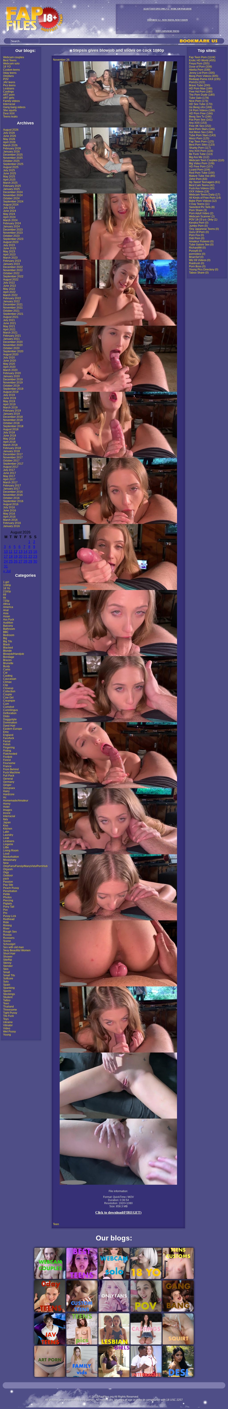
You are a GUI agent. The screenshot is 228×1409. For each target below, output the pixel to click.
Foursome (9, 763)
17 (6, 556)
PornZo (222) (197, 82)
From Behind (11, 769)
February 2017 (12, 485)
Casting (7, 675)
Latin (6, 831)
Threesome (10, 1009)
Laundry (8, 834)
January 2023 (11, 264)
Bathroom (9, 628)
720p (6, 600)
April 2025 (9, 179)
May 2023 (9, 251)
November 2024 (13, 195)
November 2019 (13, 382)
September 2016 (13, 501)
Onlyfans (8, 76)
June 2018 (9, 435)
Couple (7, 694)
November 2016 (13, 494)
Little (6, 847)
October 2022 (11, 273)
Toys (6, 1019)
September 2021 (13, 313)
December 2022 (13, 267)
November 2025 (13, 157)
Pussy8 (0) (195, 250)
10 (6, 552)
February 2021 (12, 335)
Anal (6, 610)
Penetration (10, 891)
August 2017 (10, 466)
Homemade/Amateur (15, 800)
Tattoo (6, 1000)
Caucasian (9, 678)
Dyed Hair (9, 725)
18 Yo (6, 588)
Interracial (9, 104)
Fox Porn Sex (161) (200, 119)
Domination (10, 722)
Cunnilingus (10, 710)
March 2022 (10, 295)
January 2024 (11, 226)
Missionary (9, 859)
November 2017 (13, 457)
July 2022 (9, 282)
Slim (5, 969)
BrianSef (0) (196, 257)
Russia (7, 934)
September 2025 (13, 164)
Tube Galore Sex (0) (201, 244)
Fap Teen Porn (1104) (202, 57)
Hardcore (8, 794)
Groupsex (9, 788)
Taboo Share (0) (199, 272)
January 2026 (11, 151)
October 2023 (11, 235)
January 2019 (11, 413)
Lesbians (8, 88)
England (8, 735)
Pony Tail (8, 906)
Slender (8, 966)
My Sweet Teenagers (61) (204, 182)
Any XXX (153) (198, 122)
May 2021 (9, 326)
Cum (6, 703)
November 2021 (13, 307)
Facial (6, 741)
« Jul (7, 571)
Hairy (6, 791)
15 (30, 552)
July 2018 (9, 432)
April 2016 (9, 516)
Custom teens (11, 69)
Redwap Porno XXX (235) (204, 79)
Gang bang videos (14, 107)
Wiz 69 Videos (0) (199, 260)
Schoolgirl (9, 944)
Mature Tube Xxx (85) (202, 175)
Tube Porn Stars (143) (202, 135)
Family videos (11, 101)
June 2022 (9, 285)
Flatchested (10, 753)
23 (35, 556)
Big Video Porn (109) (201, 163)
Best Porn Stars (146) (202, 129)
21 (25, 556)
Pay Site (8, 884)
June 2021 (9, 323)
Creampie (9, 700)
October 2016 (11, 498)
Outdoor (8, 875)
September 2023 (13, 239)
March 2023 (10, 257)
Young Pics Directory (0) (203, 269)
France (7, 766)
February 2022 (12, 298)
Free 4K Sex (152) (200, 126)
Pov (5, 909)
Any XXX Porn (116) (201, 150)
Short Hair (9, 953)
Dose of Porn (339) (200, 66)
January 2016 (11, 526)
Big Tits (7, 641)
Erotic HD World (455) (202, 60)
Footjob (7, 756)
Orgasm (8, 869)
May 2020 (9, 363)
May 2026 (9, 139)
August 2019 (10, 391)
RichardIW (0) (197, 247)
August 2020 (10, 354)
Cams (6, 669)
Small (6, 972)
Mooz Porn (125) (199, 138)
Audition (8, 622)
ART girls (8, 97)
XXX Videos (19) (199, 191)
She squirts (10, 110)
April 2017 (9, 479)
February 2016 (12, 523)
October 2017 (11, 460)
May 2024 (9, 214)
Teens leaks (10, 116)
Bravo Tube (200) (199, 85)
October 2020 (11, 348)
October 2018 (11, 423)
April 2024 (9, 217)
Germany (8, 781)
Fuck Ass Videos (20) (201, 188)
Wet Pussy (9, 1031)
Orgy (6, 872)
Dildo (6, 716)
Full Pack (8, 775)
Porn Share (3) (198, 210)
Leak (6, 838)
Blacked (8, 647)
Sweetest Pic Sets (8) (202, 207)
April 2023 (9, 254)
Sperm (7, 991)
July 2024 (9, 207)
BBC (6, 632)
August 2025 (10, 167)
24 (6, 561)
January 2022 (11, 301)
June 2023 (9, 248)
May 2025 (9, 176)
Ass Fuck (8, 619)
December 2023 (13, 229)
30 (35, 561)
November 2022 (13, 270)
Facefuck (8, 738)
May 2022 (9, 288)
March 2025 (10, 182)
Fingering (9, 747)
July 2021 (9, 320)
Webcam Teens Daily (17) (204, 194)
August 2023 (10, 242)
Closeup (8, 688)
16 (35, 552)
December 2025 (13, 154)
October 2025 (11, 161)
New (6, 863)
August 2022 (10, 279)
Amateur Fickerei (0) (201, 241)
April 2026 (9, 142)
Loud (6, 853)
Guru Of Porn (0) (199, 232)
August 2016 (10, 504)
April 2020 (9, 367)
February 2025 (12, 185)
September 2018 (13, 426)
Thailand (8, 1006)
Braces (7, 660)
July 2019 (9, 395)
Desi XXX (9, 113)
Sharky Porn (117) (200, 147)
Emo (6, 731)
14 (25, 552)
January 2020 (11, 376)
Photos (7, 897)
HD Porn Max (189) (200, 88)
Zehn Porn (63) (198, 179)
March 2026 (10, 145)
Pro (5, 913)
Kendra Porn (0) (198, 222)
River (6, 928)
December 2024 (13, 192)
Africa (6, 604)
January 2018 (11, 451)
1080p (7, 585)
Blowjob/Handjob (13, 653)
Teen (6, 1003)
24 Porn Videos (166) (202, 110)
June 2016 (9, 510)
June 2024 (9, 210)
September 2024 (13, 201)
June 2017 (9, 473)
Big (5, 638)
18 (11, 556)
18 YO (7, 66)
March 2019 (10, 407)
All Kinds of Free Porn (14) (205, 197)
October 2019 (11, 385)
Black (6, 644)
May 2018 (9, 438)
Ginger (7, 785)
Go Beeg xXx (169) (200, 107)
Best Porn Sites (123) (202, 144)
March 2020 (10, 370)
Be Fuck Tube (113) (201, 154)
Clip (5, 685)
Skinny (7, 962)
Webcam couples (13, 57)
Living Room (10, 850)
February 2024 (12, 223)
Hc (4, 797)
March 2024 (10, 220)
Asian (6, 616)
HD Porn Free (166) (201, 113)
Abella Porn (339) (199, 69)
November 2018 (13, 420)
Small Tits (9, 975)
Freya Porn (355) (199, 63)
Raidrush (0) (196, 263)
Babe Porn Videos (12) (203, 200)
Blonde (7, 650)
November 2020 (13, 345)
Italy (5, 819)
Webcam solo (11, 63)
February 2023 (12, 260)
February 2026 (12, 148)
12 (16, 552)
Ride (6, 922)
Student (7, 997)
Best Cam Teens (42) (201, 185)
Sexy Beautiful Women (17, 950)
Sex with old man (13, 947)
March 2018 (10, 445)
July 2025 (9, 170)
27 (20, 561)
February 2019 (12, 410)
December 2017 (13, 454)
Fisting (7, 750)
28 (25, 561)
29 (30, 561)
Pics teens (9, 85)
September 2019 (13, 388)
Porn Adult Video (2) (201, 213)
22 (30, 556)
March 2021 (10, 332)
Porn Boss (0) (197, 266)
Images (7, 810)
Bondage (8, 657)
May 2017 (9, 476)
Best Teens (9, 60)
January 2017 (11, 488)
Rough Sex (10, 931)
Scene (7, 941)
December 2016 (13, 491)
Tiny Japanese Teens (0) (204, 229)
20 (20, 556)
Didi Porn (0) (196, 238)
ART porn (9, 94)
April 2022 (9, 292)
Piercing (8, 900)
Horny (6, 803)
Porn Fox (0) (196, 235)
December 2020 (13, 342)
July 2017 (9, 470)
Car (5, 672)
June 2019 (9, 398)
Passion (8, 881)
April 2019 (9, 404)
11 (10, 552)
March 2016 (10, 519)
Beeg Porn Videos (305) (203, 76)
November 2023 (13, 232)
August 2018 (10, 429)
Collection (9, 691)
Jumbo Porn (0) (198, 225)
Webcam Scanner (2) (202, 216)
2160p (7, 591)
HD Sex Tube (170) (200, 104)
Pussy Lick (9, 916)
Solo (6, 981)
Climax (7, 682)
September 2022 (13, 276)
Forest (7, 760)
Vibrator (8, 1025)
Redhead (8, 919)
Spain (6, 984)
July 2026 (9, 132)
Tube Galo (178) (199, 97)
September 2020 (13, 351)
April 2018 (9, 441)
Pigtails (7, 903)
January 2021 (11, 338)
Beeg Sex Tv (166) (200, 116)
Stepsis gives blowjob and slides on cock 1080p (118, 50)
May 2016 (9, 513)
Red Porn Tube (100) (202, 172)
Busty (6, 666)
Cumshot (8, 707)
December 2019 (13, 379)
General (8, 778)
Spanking (9, 987)
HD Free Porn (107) (201, 166)
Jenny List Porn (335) (202, 72)
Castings (8, 91)
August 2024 (10, 204)
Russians (8, 937)
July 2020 (9, 357)
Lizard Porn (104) (199, 169)
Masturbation (11, 856)
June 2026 (9, 136)
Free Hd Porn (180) (200, 91)
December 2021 (13, 304)
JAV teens (9, 82)
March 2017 (10, 482)
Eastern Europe (12, 728)
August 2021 (10, 317)
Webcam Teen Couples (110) (206, 160)
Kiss (5, 825)
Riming (7, 925)
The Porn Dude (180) (202, 94)
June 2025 (9, 173)
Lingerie (8, 844)
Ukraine (8, 1022)
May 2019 (9, 401)
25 (11, 561)
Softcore (8, 978)
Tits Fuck (8, 1016)
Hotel (6, 806)
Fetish (6, 744)
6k (4, 597)
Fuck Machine (11, 772)
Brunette (8, 663)
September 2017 (13, 463)
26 (16, 561)
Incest (6, 813)
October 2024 (11, 198)
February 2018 (12, 448)
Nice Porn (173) (198, 101)
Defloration (9, 713)
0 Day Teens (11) (199, 204)
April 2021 (9, 329)
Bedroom (8, 635)
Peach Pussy (11, 888)
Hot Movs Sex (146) (201, 132)
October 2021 (11, 310)
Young (7, 1034)
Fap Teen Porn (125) (201, 141)
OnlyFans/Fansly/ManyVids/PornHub (25, 866)
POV (6, 79)
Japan (7, 822)
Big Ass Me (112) (199, 157)
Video (6, 1028)
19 (16, 556)
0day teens (9, 72)
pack (6, 878)
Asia (5, 613)
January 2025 (11, 189)
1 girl (6, 582)
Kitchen (7, 828)
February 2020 (12, 373)
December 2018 (13, 416)
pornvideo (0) (197, 253)
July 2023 (9, 245)
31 (6, 566)
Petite (6, 894)
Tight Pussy (10, 1012)
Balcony (8, 625)
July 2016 (9, 507)
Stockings (9, 994)
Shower (7, 956)
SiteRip (7, 959)
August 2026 (10, 129)
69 (4, 594)
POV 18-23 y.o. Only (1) (203, 219)
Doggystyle (10, 719)
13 (20, 552)
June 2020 (9, 360)
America (8, 607)
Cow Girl (8, 697)
